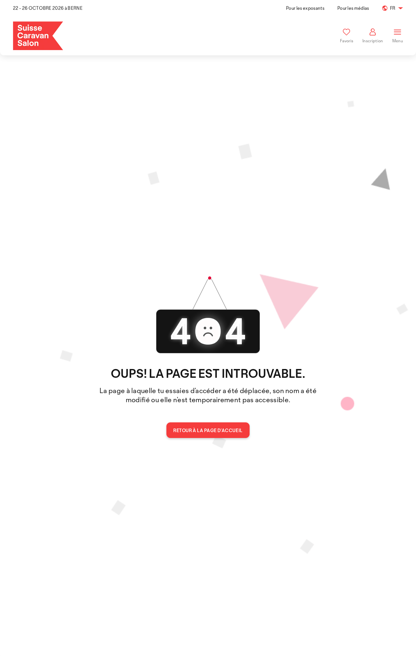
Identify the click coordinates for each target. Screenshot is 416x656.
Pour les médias (353, 8)
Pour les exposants (305, 8)
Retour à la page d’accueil (207, 430)
